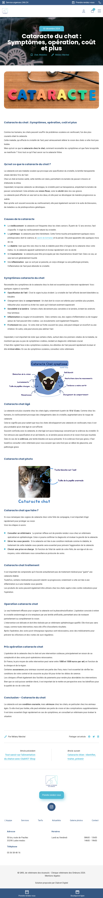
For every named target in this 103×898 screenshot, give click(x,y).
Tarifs (40, 820)
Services (25, 820)
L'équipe (8, 820)
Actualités (56, 820)
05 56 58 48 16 (13, 852)
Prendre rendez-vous (51, 795)
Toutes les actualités (51, 20)
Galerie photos (76, 820)
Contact (95, 820)
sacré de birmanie (45, 238)
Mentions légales (52, 876)
